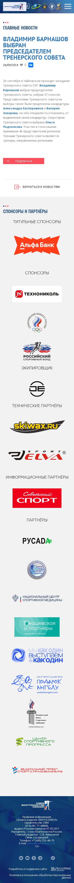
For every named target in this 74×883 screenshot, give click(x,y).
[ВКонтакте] (30, 64)
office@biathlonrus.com (41, 843)
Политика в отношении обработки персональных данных (40, 876)
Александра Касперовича (23, 108)
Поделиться (23, 161)
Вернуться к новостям (41, 187)
